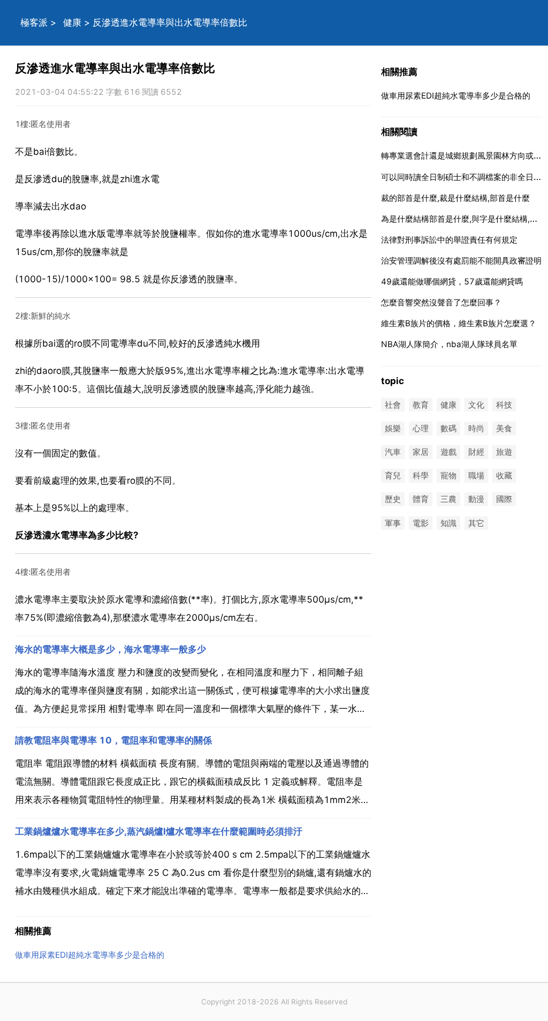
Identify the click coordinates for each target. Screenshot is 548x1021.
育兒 (393, 476)
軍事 (393, 523)
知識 (448, 523)
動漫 (476, 499)
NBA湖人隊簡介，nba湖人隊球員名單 (449, 344)
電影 (421, 523)
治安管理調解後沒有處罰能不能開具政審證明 (461, 261)
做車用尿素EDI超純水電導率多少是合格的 (89, 955)
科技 (504, 405)
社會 (393, 405)
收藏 (504, 476)
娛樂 (393, 428)
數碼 (448, 428)
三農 (448, 499)
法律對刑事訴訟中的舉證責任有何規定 (449, 240)
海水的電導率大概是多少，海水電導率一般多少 (110, 649)
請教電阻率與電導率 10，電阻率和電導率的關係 (113, 740)
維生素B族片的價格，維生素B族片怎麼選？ (458, 323)
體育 (421, 499)
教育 (421, 405)
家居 (421, 452)
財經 (476, 452)
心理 (421, 428)
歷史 (393, 499)
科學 (421, 476)
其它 (476, 523)
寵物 (448, 476)
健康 (72, 22)
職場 (476, 476)
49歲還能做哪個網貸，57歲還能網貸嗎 (452, 281)
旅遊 (504, 452)
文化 (476, 405)
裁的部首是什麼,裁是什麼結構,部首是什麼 (455, 198)
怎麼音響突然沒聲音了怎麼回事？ (441, 302)
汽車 (393, 452)
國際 (504, 499)
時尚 (476, 428)
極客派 (34, 22)
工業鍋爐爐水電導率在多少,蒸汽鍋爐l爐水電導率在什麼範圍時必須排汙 (158, 831)
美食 (504, 428)
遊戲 (448, 452)
